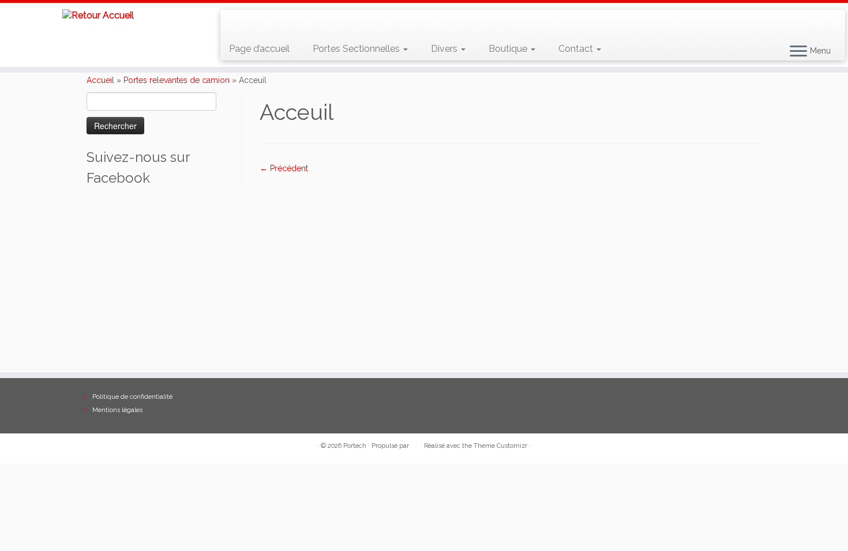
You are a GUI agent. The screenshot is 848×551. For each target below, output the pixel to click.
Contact (576, 48)
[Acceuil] (510, 266)
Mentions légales (117, 410)
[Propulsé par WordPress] (415, 444)
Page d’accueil (259, 48)
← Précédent (284, 168)
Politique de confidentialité (132, 397)
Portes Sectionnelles (357, 48)
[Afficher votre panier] (822, 17)
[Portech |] (98, 15)
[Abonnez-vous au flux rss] (237, 23)
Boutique (509, 48)
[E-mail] (254, 23)
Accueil (100, 80)
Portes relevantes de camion (176, 80)
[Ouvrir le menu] (798, 52)
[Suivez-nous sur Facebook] (270, 23)
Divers (445, 48)
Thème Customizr (500, 446)
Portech (354, 446)
